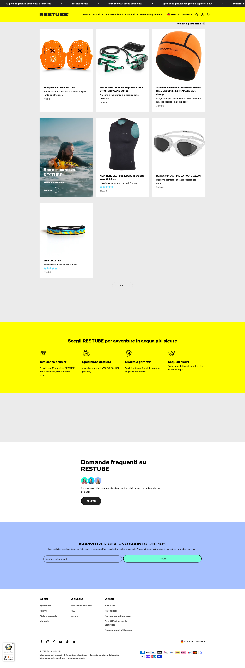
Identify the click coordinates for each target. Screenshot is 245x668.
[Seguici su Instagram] (48, 641)
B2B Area (110, 605)
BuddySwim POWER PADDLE (59, 87)
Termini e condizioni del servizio (104, 654)
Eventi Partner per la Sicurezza (116, 623)
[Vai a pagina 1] (115, 285)
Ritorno (43, 610)
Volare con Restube (81, 605)
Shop (85, 14)
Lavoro (74, 615)
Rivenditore (111, 610)
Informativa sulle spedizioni (52, 658)
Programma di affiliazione (118, 629)
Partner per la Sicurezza (118, 615)
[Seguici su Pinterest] (54, 641)
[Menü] (12, 644)
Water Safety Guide (150, 14)
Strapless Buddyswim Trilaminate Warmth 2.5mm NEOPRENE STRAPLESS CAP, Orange (178, 91)
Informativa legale (76, 658)
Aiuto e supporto (48, 615)
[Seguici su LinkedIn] (74, 641)
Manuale (44, 621)
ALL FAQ (91, 500)
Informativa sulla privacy (75, 654)
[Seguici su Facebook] (41, 641)
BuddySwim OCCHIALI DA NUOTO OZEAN (178, 175)
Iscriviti (162, 558)
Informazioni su (113, 14)
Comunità (130, 14)
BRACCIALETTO (52, 260)
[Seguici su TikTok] (67, 641)
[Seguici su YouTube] (61, 641)
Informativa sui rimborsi (51, 654)
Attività (96, 14)
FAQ (73, 610)
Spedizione (45, 605)
